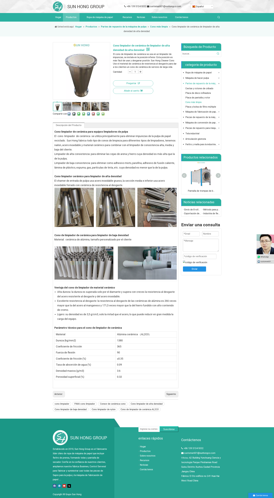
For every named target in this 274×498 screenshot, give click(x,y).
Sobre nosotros (147, 455)
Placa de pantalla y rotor (197, 97)
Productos (145, 451)
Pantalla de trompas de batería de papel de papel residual (201, 191)
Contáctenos (146, 469)
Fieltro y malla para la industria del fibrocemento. (202, 144)
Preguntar (131, 83)
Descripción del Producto (68, 125)
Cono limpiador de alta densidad (147, 403)
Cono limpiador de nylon (103, 409)
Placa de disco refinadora (198, 93)
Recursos (144, 460)
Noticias (144, 465)
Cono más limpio (193, 102)
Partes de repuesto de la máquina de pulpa (202, 83)
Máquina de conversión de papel (201, 122)
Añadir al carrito (131, 90)
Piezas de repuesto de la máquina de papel (202, 117)
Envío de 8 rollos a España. (192, 209)
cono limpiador (62, 403)
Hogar (143, 446)
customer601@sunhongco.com (165, 6)
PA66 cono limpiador (84, 403)
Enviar (195, 269)
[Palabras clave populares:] (218, 17)
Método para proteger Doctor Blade (211, 209)
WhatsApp (265, 257)
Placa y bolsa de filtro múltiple (200, 106)
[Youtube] (64, 486)
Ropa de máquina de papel (198, 72)
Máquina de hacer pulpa (197, 78)
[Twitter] (69, 486)
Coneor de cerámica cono (113, 403)
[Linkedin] (59, 486)
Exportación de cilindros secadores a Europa (192, 213)
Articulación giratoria (195, 139)
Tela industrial (192, 133)
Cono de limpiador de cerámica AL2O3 (140, 409)
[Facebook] (54, 486)
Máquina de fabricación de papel (201, 111)
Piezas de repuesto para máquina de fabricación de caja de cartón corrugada (202, 128)
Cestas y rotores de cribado (199, 88)
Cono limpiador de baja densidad (71, 409)
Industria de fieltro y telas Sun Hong (211, 213)
